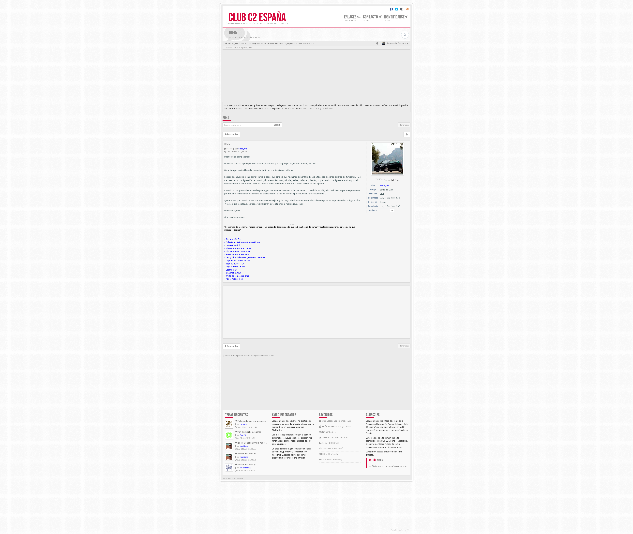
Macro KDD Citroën (330, 443)
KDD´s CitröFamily (329, 454)
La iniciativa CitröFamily (331, 459)
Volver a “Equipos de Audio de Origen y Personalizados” (249, 355)
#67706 (229, 148)
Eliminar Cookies (328, 432)
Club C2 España (257, 18)
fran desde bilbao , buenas (249, 432)
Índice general (233, 43)
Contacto (370, 17)
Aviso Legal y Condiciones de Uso (336, 420)
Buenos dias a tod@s (246, 464)
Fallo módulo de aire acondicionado (254, 421)
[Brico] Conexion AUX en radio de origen (255, 442)
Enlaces (350, 17)
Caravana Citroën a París (332, 448)
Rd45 (226, 117)
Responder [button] (232, 134)
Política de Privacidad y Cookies (336, 426)
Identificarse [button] (394, 17)
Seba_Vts (242, 148)
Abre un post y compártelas (320, 108)
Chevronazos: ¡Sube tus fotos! (334, 437)
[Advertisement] (316, 77)
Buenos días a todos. (246, 453)
